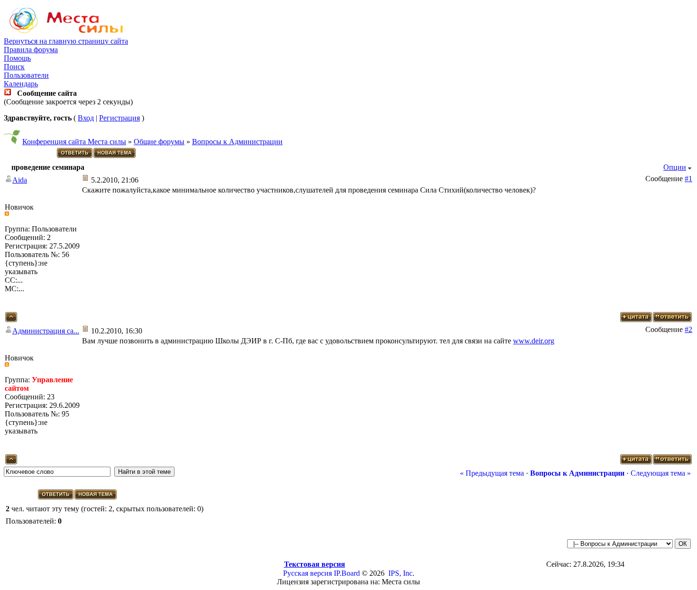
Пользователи (26, 75)
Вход (86, 118)
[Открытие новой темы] (115, 156)
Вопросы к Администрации (237, 142)
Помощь (17, 58)
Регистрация (119, 118)
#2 (688, 329)
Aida (19, 180)
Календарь (21, 84)
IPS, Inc (400, 573)
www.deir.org (533, 341)
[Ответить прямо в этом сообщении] (672, 319)
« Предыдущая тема (492, 473)
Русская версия (307, 573)
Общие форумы (159, 142)
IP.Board (347, 573)
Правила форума (31, 50)
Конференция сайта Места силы (74, 142)
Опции (674, 167)
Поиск (14, 67)
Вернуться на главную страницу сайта (66, 41)
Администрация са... (45, 331)
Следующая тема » (661, 473)
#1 (688, 179)
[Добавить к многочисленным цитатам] (636, 319)
